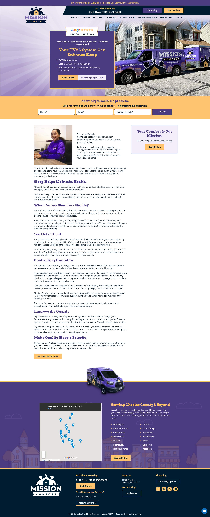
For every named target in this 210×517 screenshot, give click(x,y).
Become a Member (87, 502)
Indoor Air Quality (147, 17)
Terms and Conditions (123, 514)
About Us (74, 17)
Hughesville (118, 445)
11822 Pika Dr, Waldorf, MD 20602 (130, 481)
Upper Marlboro (120, 428)
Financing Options (167, 481)
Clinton (146, 424)
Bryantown (148, 433)
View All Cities (121, 458)
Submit (162, 112)
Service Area (166, 17)
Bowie (145, 441)
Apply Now (131, 493)
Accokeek (147, 449)
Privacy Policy (137, 514)
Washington (118, 424)
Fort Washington (120, 449)
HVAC (101, 17)
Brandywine (148, 437)
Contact (180, 17)
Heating (111, 17)
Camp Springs (149, 428)
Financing (152, 10)
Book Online (174, 10)
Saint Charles (119, 433)
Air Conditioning (126, 17)
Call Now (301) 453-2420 (105, 12)
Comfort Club (88, 17)
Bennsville (147, 445)
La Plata (116, 441)
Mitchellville (118, 437)
